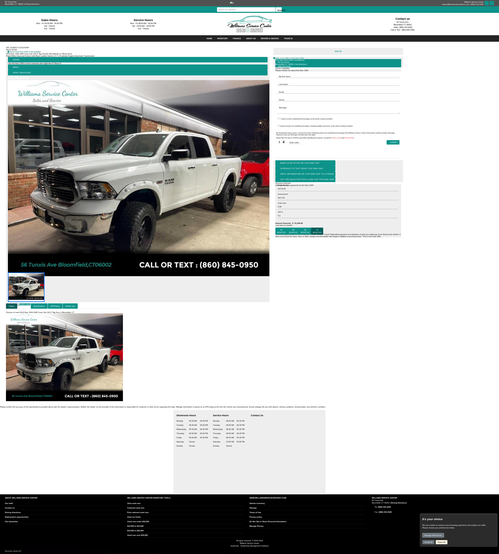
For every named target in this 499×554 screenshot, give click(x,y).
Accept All (428, 542)
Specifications (39, 306)
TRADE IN (288, 38)
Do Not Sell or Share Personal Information (268, 521)
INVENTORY (222, 38)
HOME (209, 38)
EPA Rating (55, 306)
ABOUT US (251, 38)
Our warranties (11, 521)
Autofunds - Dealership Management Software (250, 546)
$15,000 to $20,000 (135, 531)
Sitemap (253, 508)
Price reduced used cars (138, 512)
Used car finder (134, 517)
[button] (279, 9)
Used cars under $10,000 (138, 521)
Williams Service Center (249, 543)
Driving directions (13, 512)
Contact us (10, 508)
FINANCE (237, 38)
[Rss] (492, 3)
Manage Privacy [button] (257, 526)
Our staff (9, 503)
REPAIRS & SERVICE (270, 38)
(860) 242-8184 (284, 66)
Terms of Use (255, 512)
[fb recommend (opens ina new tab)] (232, 3)
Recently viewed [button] (13, 551)
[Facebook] (486, 3)
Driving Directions (32, 4)
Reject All (441, 542)
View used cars (134, 503)
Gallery (12, 306)
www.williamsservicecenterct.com (455, 4)
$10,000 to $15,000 (135, 526)
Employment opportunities (17, 517)
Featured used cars (135, 508)
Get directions (301, 64)
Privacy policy (256, 517)
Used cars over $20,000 (137, 535)
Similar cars (70, 306)
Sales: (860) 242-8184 (402, 27)
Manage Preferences (433, 535)
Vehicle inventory (257, 503)
